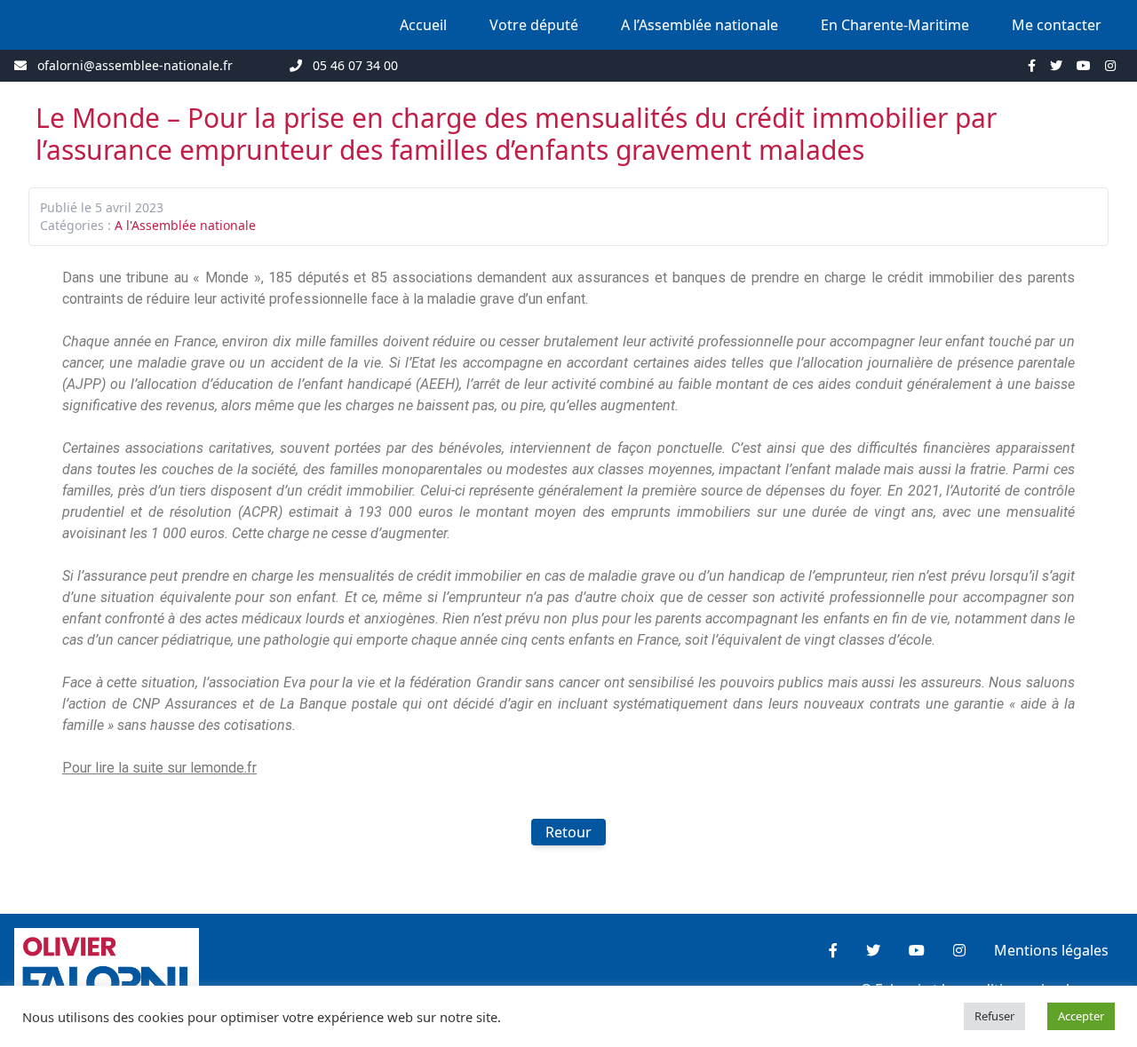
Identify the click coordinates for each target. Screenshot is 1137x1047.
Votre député (533, 25)
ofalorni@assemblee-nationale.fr (135, 65)
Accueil (423, 25)
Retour (568, 832)
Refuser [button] (994, 1016)
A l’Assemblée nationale (699, 25)
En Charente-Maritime (895, 25)
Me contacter (1056, 25)
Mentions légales (1051, 950)
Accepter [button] (1081, 1016)
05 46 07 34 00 (355, 65)
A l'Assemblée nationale (185, 225)
